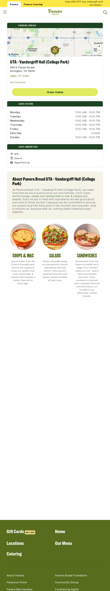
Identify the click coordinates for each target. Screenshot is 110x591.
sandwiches (53, 196)
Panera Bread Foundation (71, 575)
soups (26, 196)
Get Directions (17, 82)
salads (35, 196)
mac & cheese (73, 196)
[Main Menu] (5, 12)
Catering (14, 554)
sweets (16, 199)
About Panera (15, 575)
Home (60, 531)
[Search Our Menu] (105, 12)
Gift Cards (21, 531)
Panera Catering (33, 4)
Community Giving (66, 582)
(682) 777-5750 (19, 76)
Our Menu (63, 543)
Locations (15, 543)
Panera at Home (17, 582)
